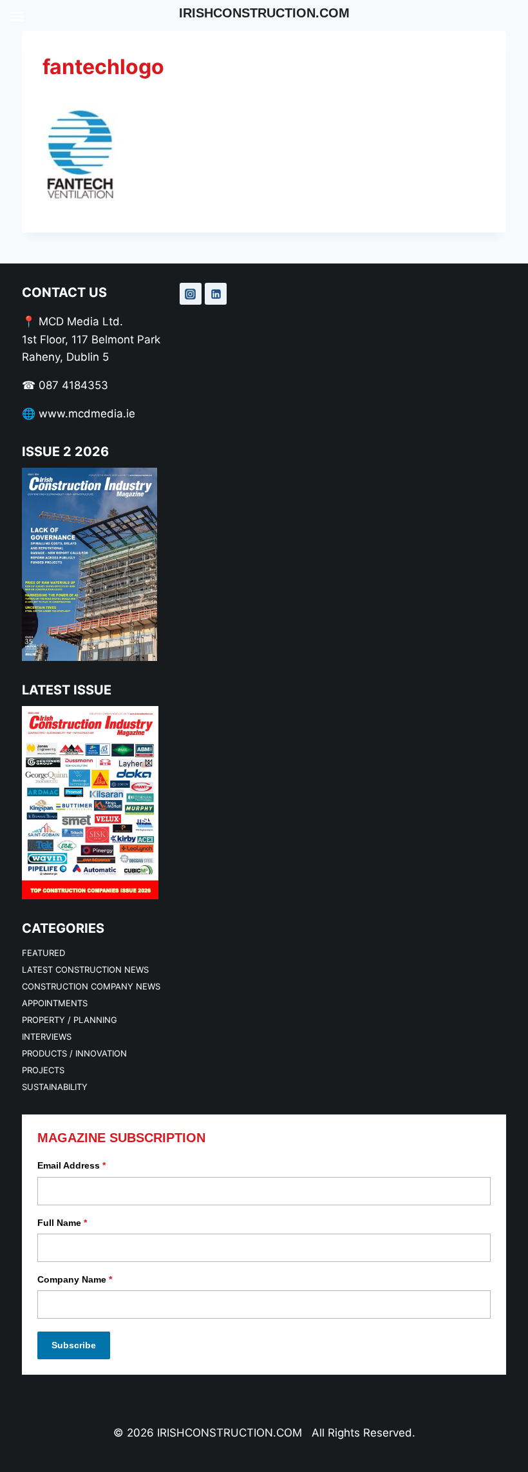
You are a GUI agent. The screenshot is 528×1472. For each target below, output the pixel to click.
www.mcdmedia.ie (87, 413)
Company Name (74, 1279)
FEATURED (43, 953)
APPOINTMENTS (55, 1003)
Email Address (71, 1165)
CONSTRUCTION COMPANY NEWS (91, 986)
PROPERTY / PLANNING (69, 1020)
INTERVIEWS (46, 1036)
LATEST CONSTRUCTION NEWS (85, 969)
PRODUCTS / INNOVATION (74, 1053)
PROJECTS (43, 1070)
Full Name (62, 1223)
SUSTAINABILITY (55, 1087)
